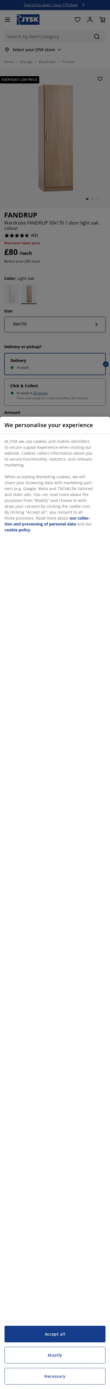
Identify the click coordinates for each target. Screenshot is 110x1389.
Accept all (55, 1334)
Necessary (55, 1376)
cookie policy (17, 530)
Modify (55, 1355)
